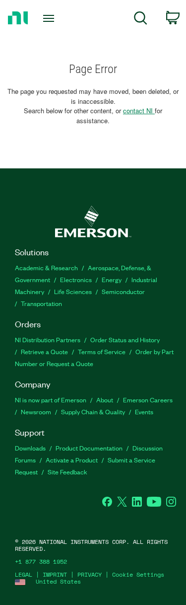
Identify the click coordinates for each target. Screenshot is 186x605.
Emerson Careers (148, 399)
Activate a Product (72, 459)
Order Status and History (125, 339)
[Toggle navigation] (50, 18)
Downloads (30, 448)
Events (144, 411)
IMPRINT (55, 574)
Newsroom (36, 411)
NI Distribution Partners (47, 339)
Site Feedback (67, 471)
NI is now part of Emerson (50, 399)
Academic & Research (46, 267)
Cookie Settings (138, 574)
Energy (112, 279)
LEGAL (23, 574)
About (104, 399)
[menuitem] (140, 19)
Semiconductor (123, 291)
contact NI (139, 110)
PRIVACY (89, 574)
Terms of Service (101, 351)
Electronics (76, 279)
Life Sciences (73, 291)
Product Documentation (89, 448)
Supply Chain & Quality (93, 411)
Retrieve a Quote (44, 351)
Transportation (41, 303)
